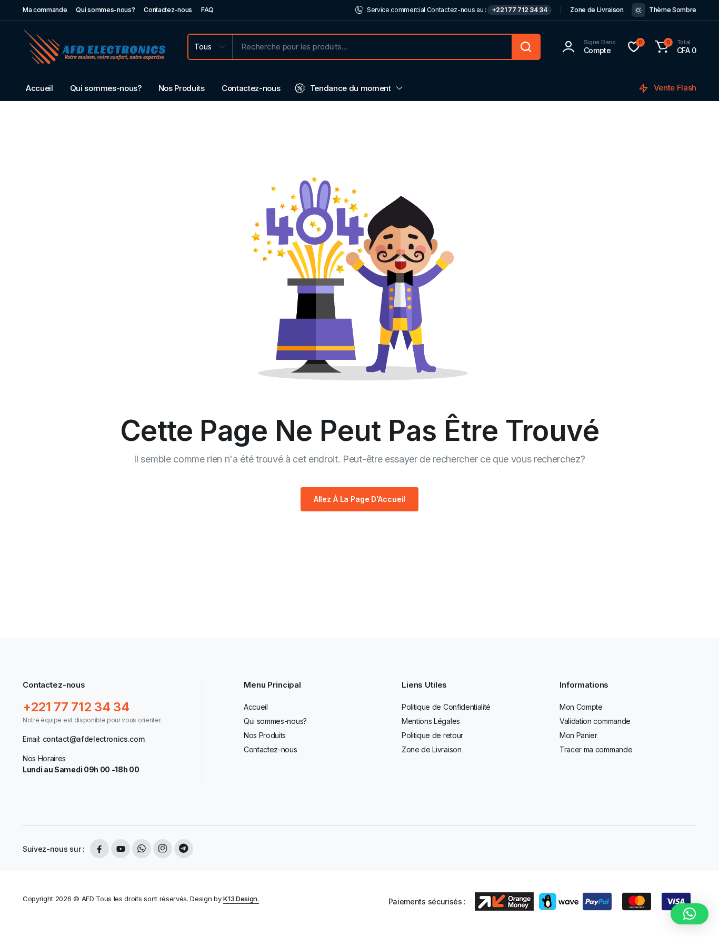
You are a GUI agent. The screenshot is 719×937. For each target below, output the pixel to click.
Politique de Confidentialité (446, 706)
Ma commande (45, 10)
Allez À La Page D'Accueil (360, 499)
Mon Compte (581, 706)
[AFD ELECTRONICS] (95, 46)
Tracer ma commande (596, 749)
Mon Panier (578, 735)
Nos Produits (181, 88)
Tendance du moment (350, 88)
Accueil (39, 88)
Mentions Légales (431, 721)
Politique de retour (432, 735)
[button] (674, 47)
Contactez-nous (168, 10)
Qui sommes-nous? (105, 10)
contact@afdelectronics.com (94, 738)
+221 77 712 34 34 (519, 10)
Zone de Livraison (597, 10)
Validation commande (595, 721)
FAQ (207, 10)
